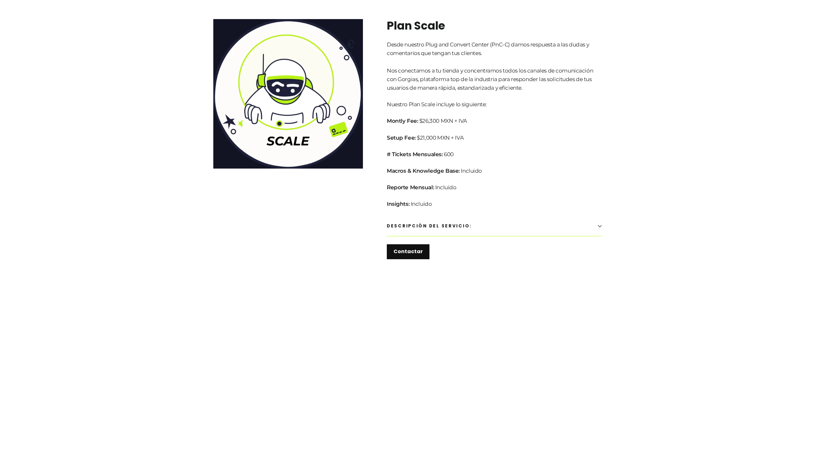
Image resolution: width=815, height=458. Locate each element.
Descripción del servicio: (429, 226)
